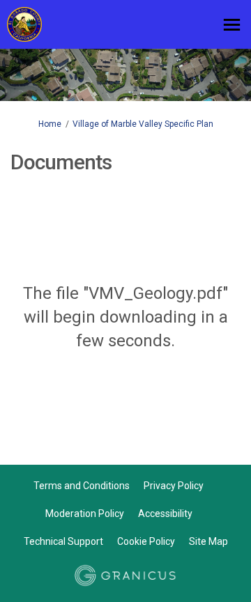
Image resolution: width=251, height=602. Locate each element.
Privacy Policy (174, 485)
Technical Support (63, 541)
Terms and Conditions (81, 485)
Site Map (208, 541)
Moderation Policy (84, 513)
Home (49, 124)
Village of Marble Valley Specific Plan (143, 124)
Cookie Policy (146, 541)
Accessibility (165, 513)
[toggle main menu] (232, 25)
